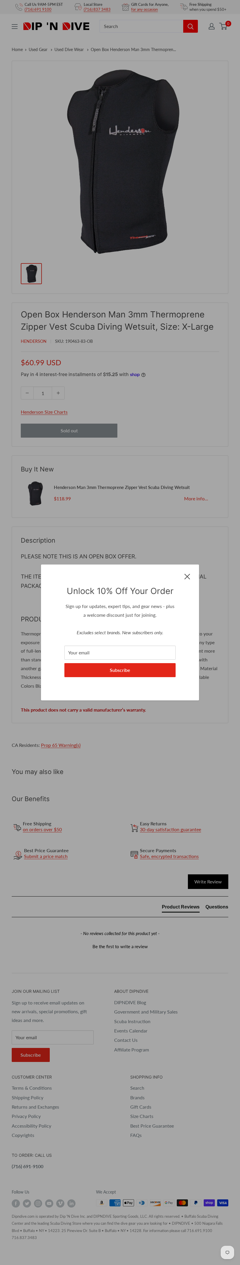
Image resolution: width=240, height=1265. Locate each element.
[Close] (187, 576)
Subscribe (120, 670)
